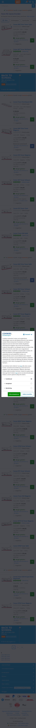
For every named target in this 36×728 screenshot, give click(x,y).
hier (21, 366)
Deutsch (27, 334)
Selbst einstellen (27, 394)
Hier (16, 373)
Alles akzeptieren (14, 394)
